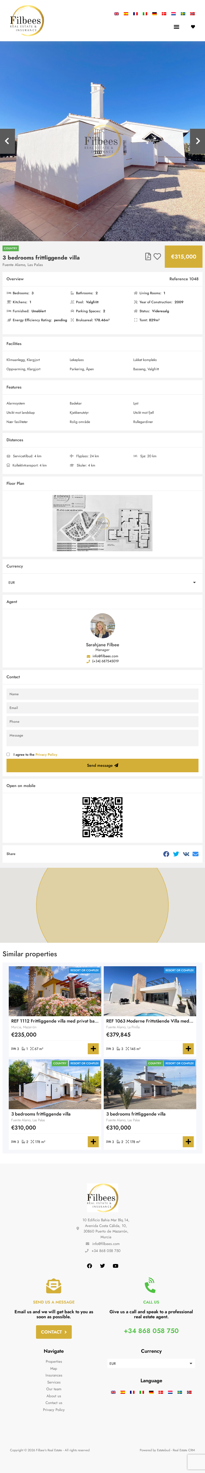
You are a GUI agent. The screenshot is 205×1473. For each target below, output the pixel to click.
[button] (176, 26)
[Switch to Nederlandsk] (173, 13)
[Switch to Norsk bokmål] (191, 13)
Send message (100, 765)
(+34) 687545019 (105, 661)
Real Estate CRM (184, 1450)
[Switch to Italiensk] (145, 13)
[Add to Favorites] (157, 256)
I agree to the (35, 754)
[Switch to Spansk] (126, 13)
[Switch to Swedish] (183, 13)
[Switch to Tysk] (154, 13)
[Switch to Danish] (164, 13)
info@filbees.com (105, 656)
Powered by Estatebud (155, 1450)
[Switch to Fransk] (135, 13)
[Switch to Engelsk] (117, 13)
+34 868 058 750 (151, 1331)
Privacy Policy (46, 754)
